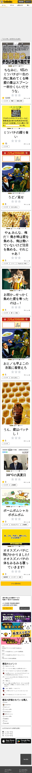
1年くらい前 (27, 204)
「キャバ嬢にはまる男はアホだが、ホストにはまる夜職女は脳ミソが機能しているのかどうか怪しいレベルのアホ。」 (16, 684)
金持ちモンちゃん (9, 714)
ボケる (12, 5)
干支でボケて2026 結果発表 (9, 658)
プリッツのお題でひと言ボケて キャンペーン (13, 654)
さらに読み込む (16, 583)
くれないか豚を (8, 709)
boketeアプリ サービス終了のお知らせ (12, 647)
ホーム (4, 5)
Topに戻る (25, 759)
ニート (13, 263)
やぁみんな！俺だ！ (23, 263)
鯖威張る (7, 718)
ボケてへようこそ (24, 608)
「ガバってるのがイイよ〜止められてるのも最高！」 (16, 670)
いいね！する (8, 732)
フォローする (8, 734)
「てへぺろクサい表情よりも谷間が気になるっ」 (15, 668)
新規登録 (21, 1)
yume (6, 702)
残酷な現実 (19, 101)
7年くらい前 (27, 310)
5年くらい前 (27, 98)
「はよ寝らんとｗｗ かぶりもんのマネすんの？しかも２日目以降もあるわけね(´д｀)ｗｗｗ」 (16, 674)
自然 (20, 577)
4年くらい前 (27, 144)
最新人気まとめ (22, 771)
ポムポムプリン (15, 524)
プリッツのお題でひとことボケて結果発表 (12, 651)
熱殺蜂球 (5, 577)
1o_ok (6, 721)
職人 (28, 5)
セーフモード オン (7, 608)
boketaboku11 (8, 711)
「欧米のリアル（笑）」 (10, 666)
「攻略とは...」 (8, 680)
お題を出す (20, 5)
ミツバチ (5, 101)
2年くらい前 (27, 574)
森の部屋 (7, 723)
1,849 (7, 98)
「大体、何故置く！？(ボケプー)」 (12, 688)
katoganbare (8, 704)
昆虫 (17, 313)
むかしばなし (14, 207)
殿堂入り (7, 771)
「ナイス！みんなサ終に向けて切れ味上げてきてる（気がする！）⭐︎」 (16, 677)
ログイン (28, 1)
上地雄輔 (13, 485)
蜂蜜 (12, 101)
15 (6, 143)
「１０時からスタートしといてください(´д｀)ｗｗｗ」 (16, 691)
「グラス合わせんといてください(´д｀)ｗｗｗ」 (15, 694)
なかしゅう (7, 707)
